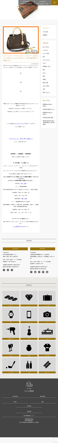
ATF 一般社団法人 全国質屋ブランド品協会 (29, 422)
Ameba (47, 272)
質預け (15, 401)
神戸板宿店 (15, 396)
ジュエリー (45, 50)
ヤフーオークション (19, 123)
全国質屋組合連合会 (29, 419)
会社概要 (29, 411)
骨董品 (44, 79)
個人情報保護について (29, 415)
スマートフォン (46, 59)
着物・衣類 (45, 82)
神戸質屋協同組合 (29, 420)
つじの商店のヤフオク (18, 226)
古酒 (44, 89)
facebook (4, 270)
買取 (43, 401)
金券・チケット (46, 92)
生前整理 (29, 406)
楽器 (44, 69)
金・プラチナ (46, 46)
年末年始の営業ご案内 (48, 117)
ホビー (44, 72)
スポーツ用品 (46, 85)
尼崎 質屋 (24, 198)
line (12, 270)
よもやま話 (45, 31)
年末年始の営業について (48, 109)
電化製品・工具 (46, 66)
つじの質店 (29, 386)
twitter (35, 272)
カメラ (44, 63)
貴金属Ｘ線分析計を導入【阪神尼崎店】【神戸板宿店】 (48, 122)
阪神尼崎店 (42, 396)
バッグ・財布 (46, 53)
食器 (44, 76)
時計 (44, 56)
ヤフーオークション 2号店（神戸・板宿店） (20, 138)
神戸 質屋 (23, 183)
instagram (8, 270)
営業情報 (45, 35)
